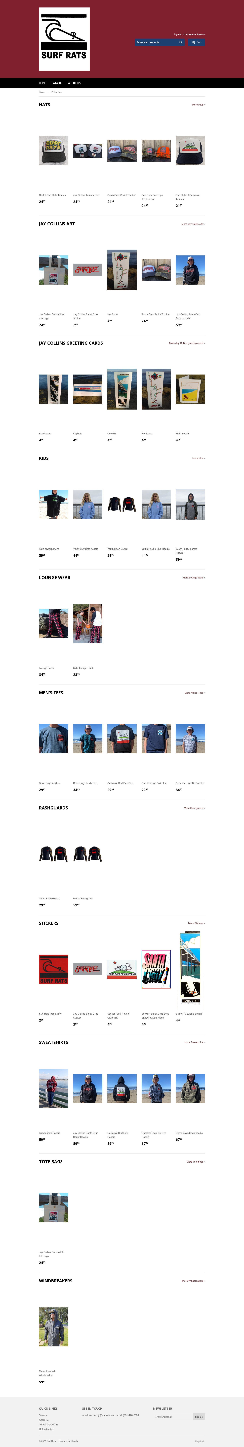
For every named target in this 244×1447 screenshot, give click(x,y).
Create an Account (195, 34)
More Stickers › (196, 923)
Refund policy (46, 1429)
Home (42, 83)
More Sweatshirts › (194, 1042)
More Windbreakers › (193, 1280)
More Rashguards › (194, 808)
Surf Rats (51, 1441)
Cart (199, 42)
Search (43, 1415)
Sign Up (199, 1416)
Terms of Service (48, 1424)
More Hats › (198, 104)
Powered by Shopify (68, 1441)
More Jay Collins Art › (193, 224)
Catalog (57, 83)
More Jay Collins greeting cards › (187, 343)
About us (74, 83)
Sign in (177, 34)
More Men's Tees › (195, 692)
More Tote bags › (196, 1161)
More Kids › (198, 458)
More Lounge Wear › (194, 577)
